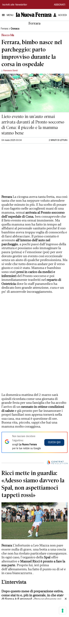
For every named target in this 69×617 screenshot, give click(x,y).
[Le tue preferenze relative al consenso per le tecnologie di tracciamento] (62, 610)
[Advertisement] (29, 171)
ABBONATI (59, 5)
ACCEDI (62, 15)
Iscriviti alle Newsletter (14, 5)
